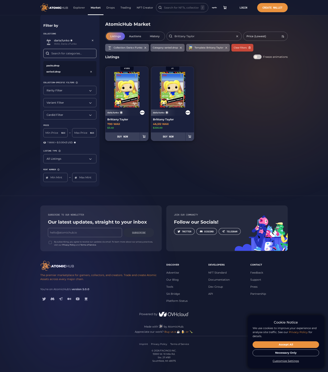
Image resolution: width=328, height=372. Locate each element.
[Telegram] (61, 299)
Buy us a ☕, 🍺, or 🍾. (178, 331)
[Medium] (69, 299)
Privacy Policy (68, 245)
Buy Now (122, 136)
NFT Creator (145, 7)
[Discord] (52, 299)
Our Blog (172, 279)
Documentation (219, 279)
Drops (110, 7)
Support (255, 279)
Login (243, 7)
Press (254, 286)
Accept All (286, 344)
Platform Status (177, 301)
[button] (76, 82)
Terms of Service (88, 245)
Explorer (79, 7)
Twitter (186, 231)
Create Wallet (272, 7)
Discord (209, 231)
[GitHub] (86, 299)
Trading (125, 7)
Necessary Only (285, 352)
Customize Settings (286, 361)
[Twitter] (44, 299)
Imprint (143, 344)
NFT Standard (217, 272)
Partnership (258, 294)
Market (96, 7)
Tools (169, 286)
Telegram (232, 231)
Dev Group (215, 286)
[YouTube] (78, 299)
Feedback (256, 272)
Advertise (172, 272)
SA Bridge (173, 294)
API (210, 294)
